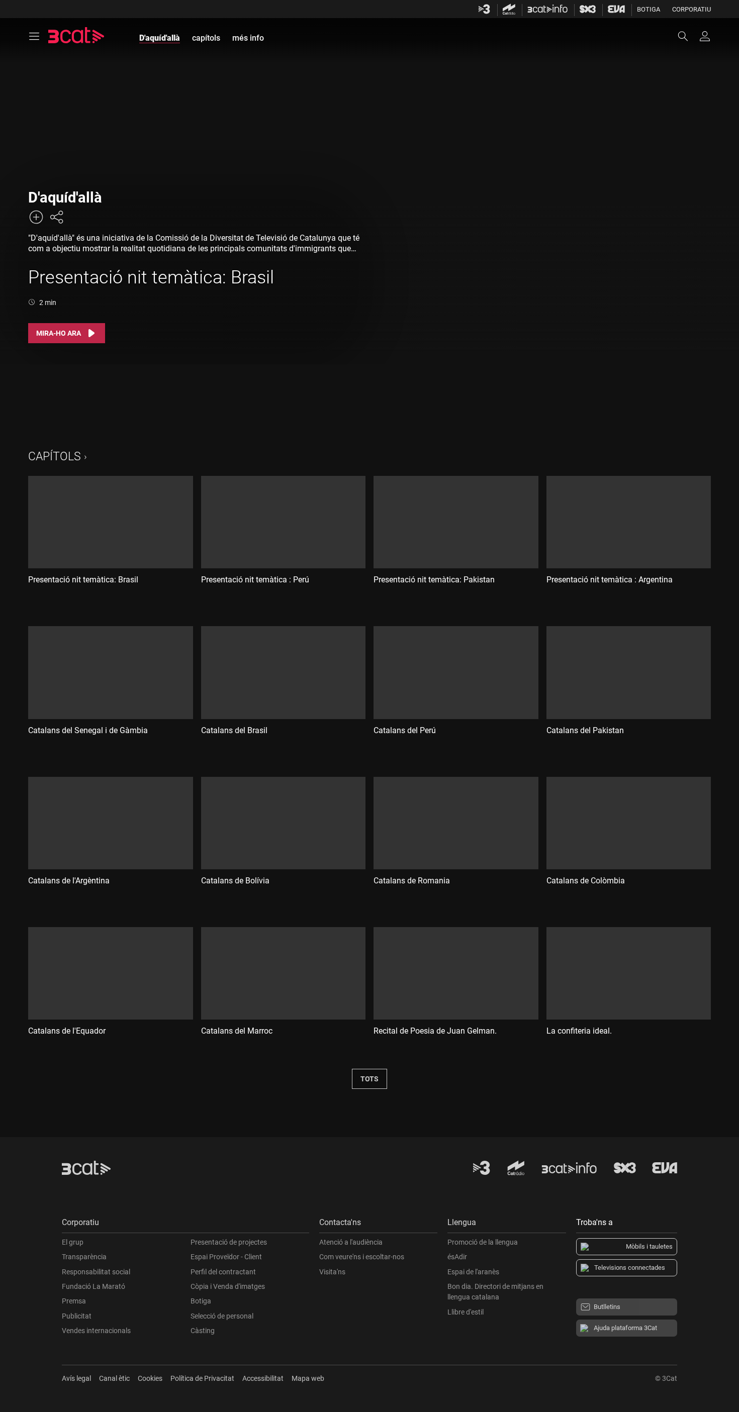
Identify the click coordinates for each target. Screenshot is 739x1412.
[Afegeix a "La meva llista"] (36, 217)
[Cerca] (688, 36)
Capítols (54, 456)
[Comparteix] (56, 217)
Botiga (648, 9)
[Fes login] (705, 36)
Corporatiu (691, 9)
